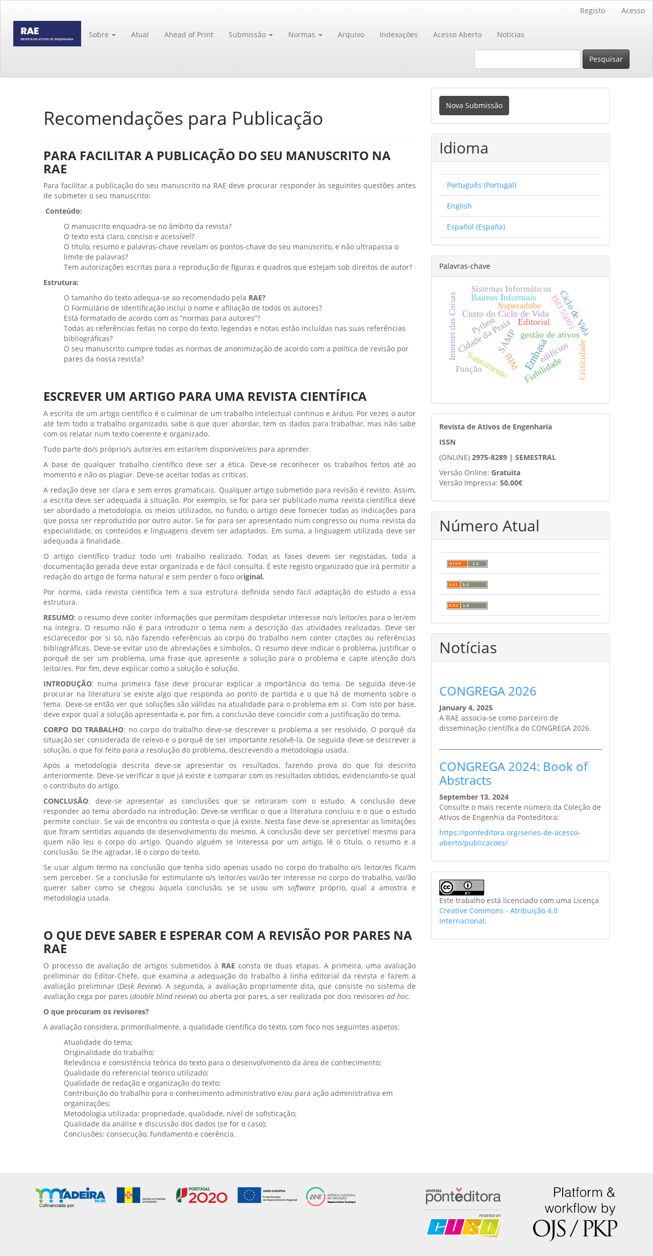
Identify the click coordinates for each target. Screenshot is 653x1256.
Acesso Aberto (457, 34)
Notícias (510, 34)
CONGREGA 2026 (488, 690)
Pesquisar (606, 59)
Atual (140, 34)
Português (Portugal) (481, 185)
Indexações (399, 34)
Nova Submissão (474, 105)
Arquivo (351, 34)
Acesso (633, 10)
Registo (592, 10)
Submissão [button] (248, 34)
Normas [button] (302, 34)
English (459, 206)
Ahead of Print (188, 34)
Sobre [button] (100, 34)
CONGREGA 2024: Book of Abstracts (513, 773)
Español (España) (476, 227)
